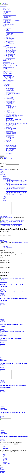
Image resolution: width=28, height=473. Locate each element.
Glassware (8, 95)
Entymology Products (11, 133)
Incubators (8, 136)
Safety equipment (10, 99)
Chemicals (8, 141)
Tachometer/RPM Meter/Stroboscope (11, 20)
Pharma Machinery (10, 149)
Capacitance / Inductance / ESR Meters (14, 32)
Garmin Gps (5, 64)
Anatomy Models (10, 138)
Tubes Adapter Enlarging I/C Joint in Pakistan (10, 225)
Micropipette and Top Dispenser (13, 93)
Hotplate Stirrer (9, 89)
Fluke (7, 35)
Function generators (7, 16)
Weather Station (9, 107)
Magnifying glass (10, 90)
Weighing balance (10, 137)
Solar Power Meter (7, 81)
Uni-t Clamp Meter (10, 56)
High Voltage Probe (7, 71)
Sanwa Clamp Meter (10, 54)
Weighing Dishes (9, 88)
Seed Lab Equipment (10, 101)
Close (1, 467)
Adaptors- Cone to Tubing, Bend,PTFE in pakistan (11, 221)
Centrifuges (8, 152)
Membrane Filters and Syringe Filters (14, 115)
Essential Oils (6, 85)
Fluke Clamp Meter (10, 51)
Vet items (5, 68)
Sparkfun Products (10, 41)
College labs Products (8, 77)
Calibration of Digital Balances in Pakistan (15, 187)
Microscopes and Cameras (12, 122)
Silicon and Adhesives (11, 128)
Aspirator (5, 25)
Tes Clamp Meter (10, 55)
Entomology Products (11, 114)
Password (2, 163)
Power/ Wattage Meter (8, 79)
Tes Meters (8, 28)
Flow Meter (8, 127)
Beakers (5, 60)
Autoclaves (8, 140)
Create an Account (7, 158)
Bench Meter (9, 34)
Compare (5, 462)
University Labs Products (8, 80)
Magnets (8, 94)
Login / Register (6, 463)
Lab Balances (9, 144)
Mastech (8, 37)
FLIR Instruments (7, 11)
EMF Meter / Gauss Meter (12, 125)
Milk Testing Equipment (11, 116)
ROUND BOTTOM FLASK (9, 63)
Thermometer (9, 153)
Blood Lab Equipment (8, 9)
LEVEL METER (7, 19)
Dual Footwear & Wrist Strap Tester (11, 65)
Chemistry (8, 110)
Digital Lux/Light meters (8, 67)
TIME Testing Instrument (8, 24)
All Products (6, 86)
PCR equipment (9, 150)
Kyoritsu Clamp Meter (11, 52)
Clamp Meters (6, 46)
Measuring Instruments (11, 124)
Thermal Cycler (9, 103)
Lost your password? (4, 169)
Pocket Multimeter (10, 43)
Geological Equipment (11, 148)
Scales (4, 72)
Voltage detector (6, 62)
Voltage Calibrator (7, 8)
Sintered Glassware (10, 92)
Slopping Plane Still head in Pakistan (19, 242)
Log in (2, 166)
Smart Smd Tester (10, 39)
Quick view (2, 280)
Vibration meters (6, 84)
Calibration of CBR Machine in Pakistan (15, 195)
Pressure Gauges (9, 131)
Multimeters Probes (10, 38)
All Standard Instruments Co (9, 15)
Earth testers (5, 12)
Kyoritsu (8, 42)
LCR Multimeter (9, 33)
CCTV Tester (6, 21)
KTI (7, 29)
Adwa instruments (10, 102)
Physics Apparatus (10, 120)
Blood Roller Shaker (10, 108)
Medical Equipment (7, 82)
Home (1, 217)
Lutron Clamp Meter (10, 58)
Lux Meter (8, 105)
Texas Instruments (7, 59)
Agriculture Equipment (11, 106)
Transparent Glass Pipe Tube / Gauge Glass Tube (17, 123)
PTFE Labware (9, 97)
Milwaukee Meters (10, 135)
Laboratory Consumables (11, 132)
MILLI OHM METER (8, 73)
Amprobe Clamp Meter (11, 47)
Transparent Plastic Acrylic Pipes (13, 119)
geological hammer (7, 69)
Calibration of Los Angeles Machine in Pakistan (16, 191)
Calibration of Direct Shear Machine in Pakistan (16, 180)
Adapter (7, 111)
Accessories (5, 17)
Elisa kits (5, 13)
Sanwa (7, 45)
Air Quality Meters (10, 129)
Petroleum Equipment (11, 146)
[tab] (15, 246)
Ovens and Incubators (11, 145)
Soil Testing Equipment (11, 112)
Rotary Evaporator (10, 98)
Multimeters (5, 26)
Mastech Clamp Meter (11, 49)
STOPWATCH (6, 22)
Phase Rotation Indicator (8, 76)
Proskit (7, 30)
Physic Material (9, 118)
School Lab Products (7, 75)
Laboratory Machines (10, 142)
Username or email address (6, 161)
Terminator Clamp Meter (11, 50)
